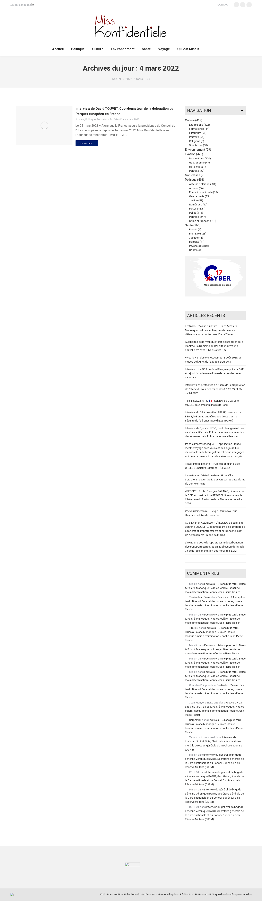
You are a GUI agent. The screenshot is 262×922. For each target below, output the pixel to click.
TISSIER (193, 627)
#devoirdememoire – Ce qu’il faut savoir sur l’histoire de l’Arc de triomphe (211, 513)
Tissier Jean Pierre (199, 597)
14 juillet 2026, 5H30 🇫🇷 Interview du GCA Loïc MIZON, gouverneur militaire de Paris (212, 402)
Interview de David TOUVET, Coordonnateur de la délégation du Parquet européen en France (124, 111)
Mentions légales (168, 894)
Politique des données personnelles (230, 894)
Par (116, 119)
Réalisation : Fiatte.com (193, 894)
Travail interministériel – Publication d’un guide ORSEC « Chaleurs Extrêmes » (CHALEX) (212, 465)
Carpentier (195, 719)
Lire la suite (85, 143)
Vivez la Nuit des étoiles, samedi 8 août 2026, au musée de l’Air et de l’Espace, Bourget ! (213, 359)
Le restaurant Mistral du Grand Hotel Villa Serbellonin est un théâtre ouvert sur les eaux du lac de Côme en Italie (215, 479)
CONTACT (223, 4)
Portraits (102, 119)
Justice (80, 119)
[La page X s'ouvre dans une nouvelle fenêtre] (249, 4)
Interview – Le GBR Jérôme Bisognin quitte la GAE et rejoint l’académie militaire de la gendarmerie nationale (214, 373)
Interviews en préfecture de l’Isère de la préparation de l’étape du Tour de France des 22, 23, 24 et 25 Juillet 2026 (215, 389)
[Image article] (44, 125)
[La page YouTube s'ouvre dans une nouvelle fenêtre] (242, 4)
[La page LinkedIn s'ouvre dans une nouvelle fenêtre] (236, 4)
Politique (90, 119)
